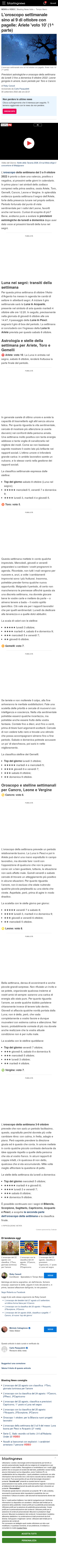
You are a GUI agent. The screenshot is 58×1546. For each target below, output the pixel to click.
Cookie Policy (22, 1528)
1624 (54, 1467)
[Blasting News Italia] (16, 3)
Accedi (53, 3)
